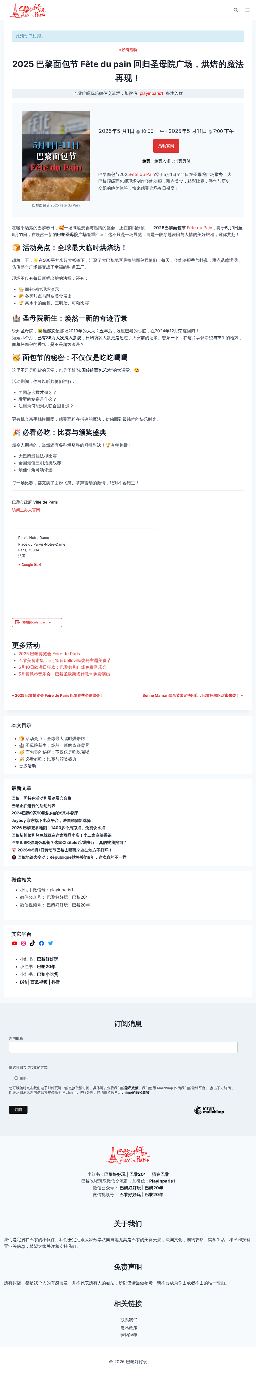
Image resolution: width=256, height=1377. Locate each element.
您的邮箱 (16, 1038)
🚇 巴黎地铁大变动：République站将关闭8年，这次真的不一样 (69, 857)
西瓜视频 (39, 982)
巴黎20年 (81, 897)
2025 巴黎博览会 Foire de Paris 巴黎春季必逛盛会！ (58, 695)
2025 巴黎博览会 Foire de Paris (49, 653)
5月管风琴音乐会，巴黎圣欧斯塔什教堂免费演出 (64, 673)
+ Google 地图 (29, 564)
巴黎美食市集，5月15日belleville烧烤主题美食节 (64, 660)
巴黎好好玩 (57, 897)
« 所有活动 (128, 49)
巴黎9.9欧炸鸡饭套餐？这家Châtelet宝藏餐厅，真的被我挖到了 (69, 842)
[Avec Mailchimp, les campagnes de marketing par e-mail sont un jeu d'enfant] (209, 1114)
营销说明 (129, 1335)
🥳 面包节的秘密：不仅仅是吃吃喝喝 (54, 752)
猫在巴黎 (160, 1174)
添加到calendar (34, 622)
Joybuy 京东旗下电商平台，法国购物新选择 (51, 820)
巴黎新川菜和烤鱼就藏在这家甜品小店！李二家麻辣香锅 (62, 835)
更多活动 (27, 765)
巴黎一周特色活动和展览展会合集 (42, 798)
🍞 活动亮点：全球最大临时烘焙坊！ (54, 738)
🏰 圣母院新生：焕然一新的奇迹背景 (54, 745)
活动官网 (166, 145)
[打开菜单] (247, 10)
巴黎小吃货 (47, 974)
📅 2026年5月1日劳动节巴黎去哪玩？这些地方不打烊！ (62, 849)
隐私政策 (129, 1327)
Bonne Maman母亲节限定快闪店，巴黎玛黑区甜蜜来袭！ (192, 695)
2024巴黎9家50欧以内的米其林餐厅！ (47, 812)
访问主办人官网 (26, 509)
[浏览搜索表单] (235, 10)
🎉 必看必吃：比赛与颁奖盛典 (47, 759)
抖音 (56, 982)
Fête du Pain (142, 174)
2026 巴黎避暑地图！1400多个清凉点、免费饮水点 (58, 827)
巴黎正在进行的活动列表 (34, 805)
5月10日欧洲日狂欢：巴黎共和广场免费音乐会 (62, 667)
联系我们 (129, 1319)
